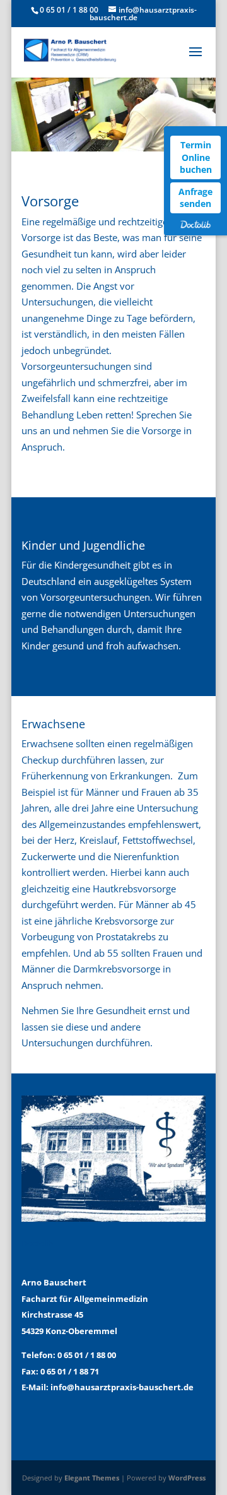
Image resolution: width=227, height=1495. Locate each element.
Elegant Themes (91, 1477)
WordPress (187, 1477)
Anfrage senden (195, 198)
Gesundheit (121, 1010)
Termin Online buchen (196, 157)
